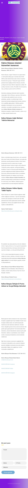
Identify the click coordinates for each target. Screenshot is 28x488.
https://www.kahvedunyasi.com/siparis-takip (11, 211)
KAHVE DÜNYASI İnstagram (8, 372)
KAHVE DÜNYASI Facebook (8, 364)
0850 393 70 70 (10, 70)
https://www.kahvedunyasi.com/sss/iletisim (11, 279)
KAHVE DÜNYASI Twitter (7, 368)
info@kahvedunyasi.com (7, 359)
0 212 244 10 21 (21, 353)
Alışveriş (7, 37)
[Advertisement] (14, 20)
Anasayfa (2, 37)
